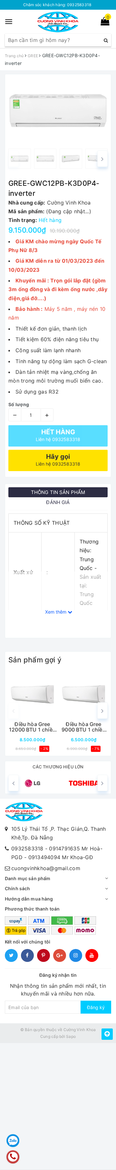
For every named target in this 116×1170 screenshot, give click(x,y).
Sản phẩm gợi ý (34, 660)
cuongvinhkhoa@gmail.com (45, 868)
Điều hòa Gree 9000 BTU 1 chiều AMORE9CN (84, 727)
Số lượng (18, 404)
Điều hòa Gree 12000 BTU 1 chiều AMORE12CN (32, 727)
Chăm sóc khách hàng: (57, 4)
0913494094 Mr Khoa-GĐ (60, 857)
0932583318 (27, 848)
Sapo (71, 1036)
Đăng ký (96, 1007)
